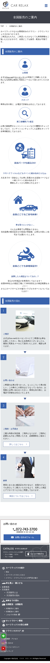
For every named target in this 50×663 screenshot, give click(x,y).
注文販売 (5, 589)
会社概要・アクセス (10, 639)
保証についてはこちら (19, 496)
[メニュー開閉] (46, 5)
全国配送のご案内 (12, 611)
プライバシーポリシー (11, 647)
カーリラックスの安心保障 (17, 625)
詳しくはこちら (16, 444)
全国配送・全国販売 (14, 604)
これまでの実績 (11, 615)
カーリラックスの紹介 (15, 568)
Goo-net (9, 77)
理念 (7, 572)
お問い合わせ (8, 643)
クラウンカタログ (13, 631)
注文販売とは (12, 592)
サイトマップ (8, 651)
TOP (2, 26)
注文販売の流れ (13, 595)
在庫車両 (5, 587)
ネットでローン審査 (14, 621)
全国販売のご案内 (12, 608)
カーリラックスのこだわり (15, 575)
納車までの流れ (12, 600)
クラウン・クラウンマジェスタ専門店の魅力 (22, 578)
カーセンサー (20, 77)
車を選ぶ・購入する (14, 583)
